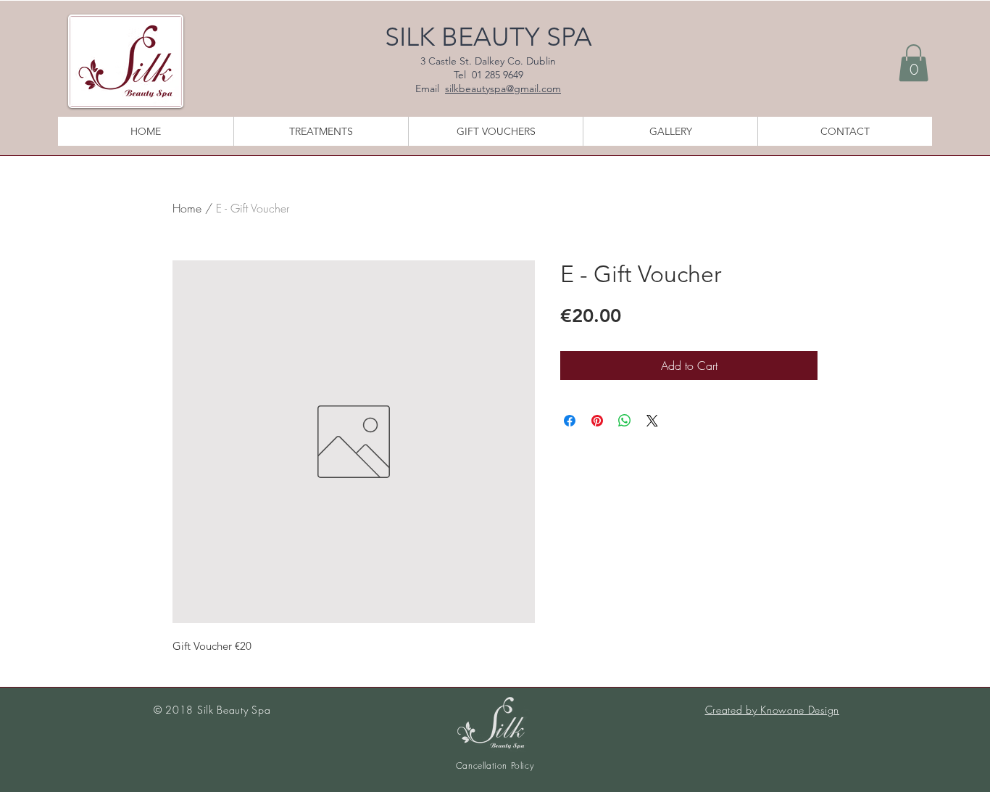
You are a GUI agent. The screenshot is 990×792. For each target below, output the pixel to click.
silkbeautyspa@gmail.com (503, 88)
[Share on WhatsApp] (624, 420)
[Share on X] (652, 420)
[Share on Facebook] (569, 420)
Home (186, 208)
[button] (913, 62)
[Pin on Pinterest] (597, 420)
